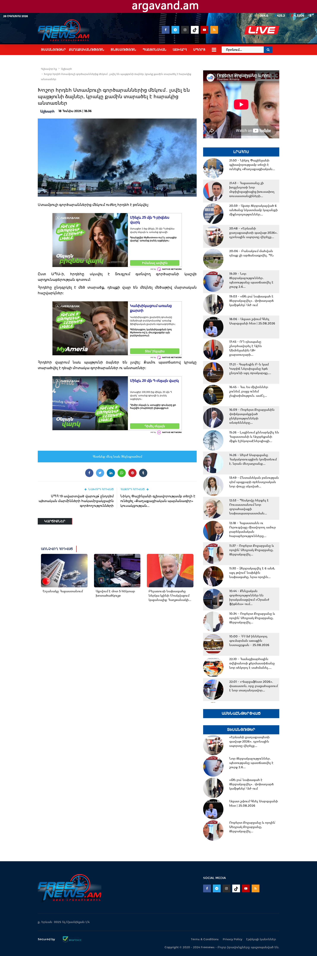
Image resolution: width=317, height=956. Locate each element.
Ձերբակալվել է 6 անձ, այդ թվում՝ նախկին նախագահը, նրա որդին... (252, 572)
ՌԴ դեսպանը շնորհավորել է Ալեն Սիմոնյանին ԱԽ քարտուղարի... (245, 348)
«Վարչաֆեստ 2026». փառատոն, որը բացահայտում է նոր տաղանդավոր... (253, 686)
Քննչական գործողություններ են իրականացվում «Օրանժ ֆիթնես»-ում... (249, 597)
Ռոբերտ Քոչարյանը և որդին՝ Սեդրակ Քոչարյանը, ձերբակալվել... (251, 550)
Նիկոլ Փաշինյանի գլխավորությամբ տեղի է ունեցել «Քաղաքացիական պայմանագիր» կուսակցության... (157, 501)
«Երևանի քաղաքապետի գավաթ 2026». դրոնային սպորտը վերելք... (253, 232)
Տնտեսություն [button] (123, 50)
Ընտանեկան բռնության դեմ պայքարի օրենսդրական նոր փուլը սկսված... (254, 482)
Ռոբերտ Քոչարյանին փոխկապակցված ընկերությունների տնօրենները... (252, 416)
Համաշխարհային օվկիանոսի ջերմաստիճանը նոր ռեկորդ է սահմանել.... (252, 663)
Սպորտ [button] (199, 50)
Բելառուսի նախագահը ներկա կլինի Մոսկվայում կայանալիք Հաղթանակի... (170, 595)
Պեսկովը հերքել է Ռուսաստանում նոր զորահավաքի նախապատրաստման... (249, 506)
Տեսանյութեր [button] (53, 50)
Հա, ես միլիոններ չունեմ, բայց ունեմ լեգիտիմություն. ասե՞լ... (248, 391)
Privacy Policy (232, 939)
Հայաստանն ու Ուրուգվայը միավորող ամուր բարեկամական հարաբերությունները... (252, 529)
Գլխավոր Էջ (49, 68)
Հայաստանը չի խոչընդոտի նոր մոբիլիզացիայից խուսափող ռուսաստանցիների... (252, 189)
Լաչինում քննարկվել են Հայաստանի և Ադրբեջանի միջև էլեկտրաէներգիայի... (254, 436)
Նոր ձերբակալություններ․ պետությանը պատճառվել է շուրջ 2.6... (251, 280)
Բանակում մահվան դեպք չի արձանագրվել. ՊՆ (251, 253)
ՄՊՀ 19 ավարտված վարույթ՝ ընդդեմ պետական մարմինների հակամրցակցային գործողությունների (76, 501)
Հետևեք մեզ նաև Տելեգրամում (117, 456)
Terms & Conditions (205, 939)
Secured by (47, 939)
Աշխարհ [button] (180, 50)
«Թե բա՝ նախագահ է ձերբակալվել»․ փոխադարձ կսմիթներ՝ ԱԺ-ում (251, 300)
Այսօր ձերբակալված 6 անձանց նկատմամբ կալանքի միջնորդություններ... (253, 210)
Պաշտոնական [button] (154, 50)
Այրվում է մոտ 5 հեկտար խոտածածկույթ (115, 593)
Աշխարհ (66, 68)
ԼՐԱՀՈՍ (241, 152)
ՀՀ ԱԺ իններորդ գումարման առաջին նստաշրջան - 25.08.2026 (249, 640)
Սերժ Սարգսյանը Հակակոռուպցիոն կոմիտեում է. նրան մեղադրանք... (253, 459)
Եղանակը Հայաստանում (63, 591)
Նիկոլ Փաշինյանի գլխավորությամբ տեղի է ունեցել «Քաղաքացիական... (252, 164)
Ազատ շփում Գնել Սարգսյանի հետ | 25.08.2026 (252, 321)
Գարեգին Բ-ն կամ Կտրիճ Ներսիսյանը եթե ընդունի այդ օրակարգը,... (250, 368)
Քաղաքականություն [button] (86, 50)
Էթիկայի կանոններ (261, 939)
